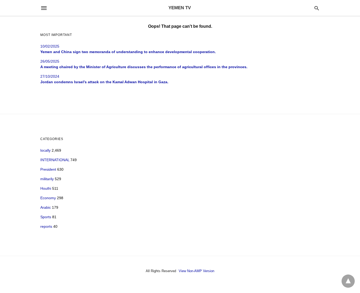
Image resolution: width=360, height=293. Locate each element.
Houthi (45, 188)
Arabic (45, 207)
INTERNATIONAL (54, 160)
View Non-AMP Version (196, 271)
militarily (47, 179)
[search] (317, 8)
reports (46, 226)
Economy (48, 198)
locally (45, 150)
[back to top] (348, 281)
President (48, 169)
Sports (45, 217)
